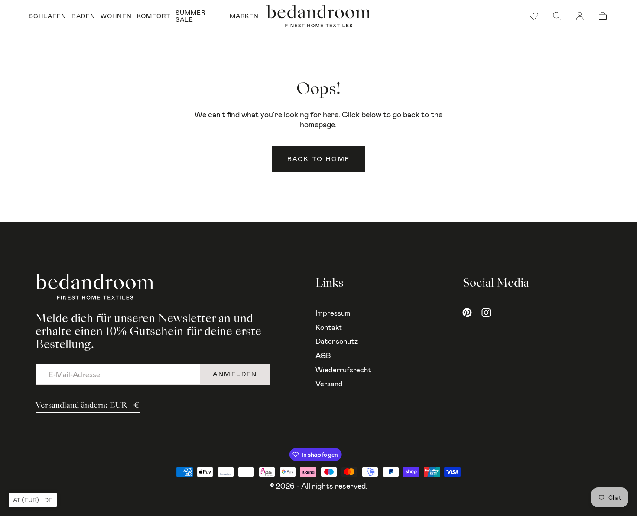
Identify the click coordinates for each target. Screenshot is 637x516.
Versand (329, 383)
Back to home (318, 159)
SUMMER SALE (190, 16)
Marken (244, 16)
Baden (83, 16)
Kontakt (328, 327)
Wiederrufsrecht (343, 369)
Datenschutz (336, 341)
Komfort (153, 16)
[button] (557, 16)
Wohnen (116, 16)
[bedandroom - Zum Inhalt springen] (318, 16)
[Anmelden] (580, 16)
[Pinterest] (467, 312)
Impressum (333, 313)
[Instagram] (486, 312)
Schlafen (47, 16)
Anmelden (235, 374)
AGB (323, 355)
